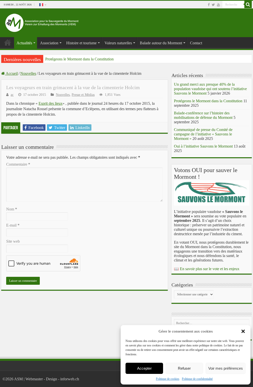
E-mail (13, 225)
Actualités (24, 43)
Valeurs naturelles (118, 43)
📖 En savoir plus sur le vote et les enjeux (206, 269)
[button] (243, 331)
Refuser (184, 368)
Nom (11, 209)
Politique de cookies (167, 379)
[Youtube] (218, 5)
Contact (196, 43)
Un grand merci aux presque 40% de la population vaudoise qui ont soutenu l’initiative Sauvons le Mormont (210, 88)
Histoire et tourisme (81, 43)
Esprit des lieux (51, 103)
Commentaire (18, 164)
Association (49, 43)
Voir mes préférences (225, 368)
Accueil (11, 73)
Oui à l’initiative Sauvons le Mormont (203, 146)
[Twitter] (213, 5)
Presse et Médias (83, 95)
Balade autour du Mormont (161, 43)
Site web (13, 241)
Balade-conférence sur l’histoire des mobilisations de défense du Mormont (203, 115)
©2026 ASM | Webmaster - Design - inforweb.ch (40, 379)
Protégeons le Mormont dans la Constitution (79, 59)
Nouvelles (28, 73)
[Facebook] (208, 5)
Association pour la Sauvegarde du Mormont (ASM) (7, 42)
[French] (42, 4)
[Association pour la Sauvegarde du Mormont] (42, 21)
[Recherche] (248, 4)
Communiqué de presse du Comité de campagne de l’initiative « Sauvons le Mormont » (203, 134)
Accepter (144, 368)
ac (12, 95)
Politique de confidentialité (197, 379)
